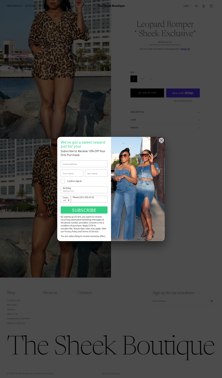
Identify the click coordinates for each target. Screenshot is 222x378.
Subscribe (84, 210)
